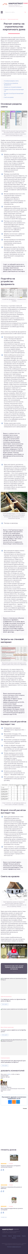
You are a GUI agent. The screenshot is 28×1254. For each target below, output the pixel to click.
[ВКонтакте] (10, 1102)
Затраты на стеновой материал (12, 87)
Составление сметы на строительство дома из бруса (13, 1000)
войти (8, 1074)
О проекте (4, 1236)
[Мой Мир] (18, 1102)
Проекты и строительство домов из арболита (11, 1187)
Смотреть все (4, 1217)
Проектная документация (6, 996)
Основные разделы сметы (11, 81)
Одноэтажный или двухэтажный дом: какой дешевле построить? (13, 1061)
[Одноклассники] (14, 1102)
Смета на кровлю (9, 97)
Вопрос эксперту (16, 1236)
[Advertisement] (14, 1127)
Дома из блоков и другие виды (7, 1027)
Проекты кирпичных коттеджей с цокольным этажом (11, 1166)
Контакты (14, 1237)
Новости (10, 1236)
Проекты (24, 1236)
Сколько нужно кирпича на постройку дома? (13, 1030)
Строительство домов (5, 1057)
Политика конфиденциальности (14, 1246)
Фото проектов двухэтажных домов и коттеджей (12, 1209)
